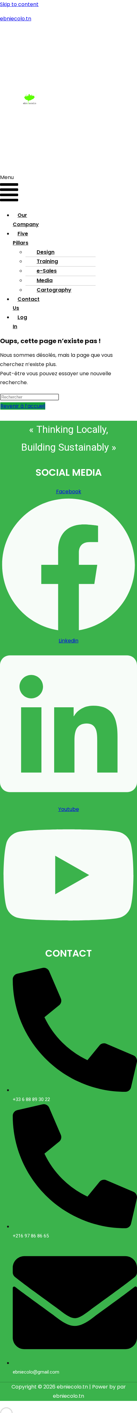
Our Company (26, 219)
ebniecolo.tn (15, 18)
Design (45, 252)
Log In (20, 322)
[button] (9, 189)
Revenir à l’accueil (22, 406)
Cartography (54, 290)
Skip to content (19, 4)
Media (45, 280)
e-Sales (47, 270)
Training (47, 261)
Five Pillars (20, 238)
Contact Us (26, 303)
